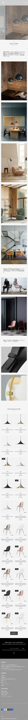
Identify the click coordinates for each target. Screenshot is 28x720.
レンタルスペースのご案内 (6, 696)
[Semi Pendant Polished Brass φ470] (7, 463)
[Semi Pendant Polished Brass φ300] (20, 420)
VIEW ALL (14, 633)
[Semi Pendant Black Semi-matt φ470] (20, 442)
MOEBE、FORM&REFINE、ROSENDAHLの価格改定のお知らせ (13, 666)
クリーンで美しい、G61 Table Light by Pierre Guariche (11, 669)
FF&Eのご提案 (3, 694)
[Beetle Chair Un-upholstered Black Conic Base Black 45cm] (7, 595)
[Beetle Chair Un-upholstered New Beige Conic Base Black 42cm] (7, 529)
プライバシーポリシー (5, 683)
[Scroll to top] (25, 716)
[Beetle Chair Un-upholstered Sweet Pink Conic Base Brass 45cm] (20, 595)
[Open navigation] (3, 2)
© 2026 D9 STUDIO (5, 718)
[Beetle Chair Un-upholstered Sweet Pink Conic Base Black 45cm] (20, 551)
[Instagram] (1, 716)
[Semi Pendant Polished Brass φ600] (20, 485)
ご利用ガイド (3, 677)
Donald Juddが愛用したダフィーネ (7, 668)
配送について (3, 682)
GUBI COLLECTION (14, 409)
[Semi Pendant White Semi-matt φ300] (7, 442)
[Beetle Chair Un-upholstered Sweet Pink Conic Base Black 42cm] (20, 507)
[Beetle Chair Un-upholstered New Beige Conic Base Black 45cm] (7, 574)
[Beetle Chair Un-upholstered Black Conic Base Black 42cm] (7, 551)
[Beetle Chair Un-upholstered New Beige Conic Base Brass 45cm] (7, 618)
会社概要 (2, 675)
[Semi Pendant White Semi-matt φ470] (20, 463)
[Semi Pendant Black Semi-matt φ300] (7, 420)
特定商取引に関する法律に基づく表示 (8, 679)
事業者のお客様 (4, 691)
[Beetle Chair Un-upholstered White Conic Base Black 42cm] (20, 529)
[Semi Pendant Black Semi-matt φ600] (7, 485)
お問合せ (2, 685)
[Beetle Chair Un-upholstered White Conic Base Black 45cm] (20, 574)
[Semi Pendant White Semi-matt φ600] (7, 507)
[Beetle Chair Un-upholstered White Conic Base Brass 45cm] (20, 618)
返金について (3, 680)
